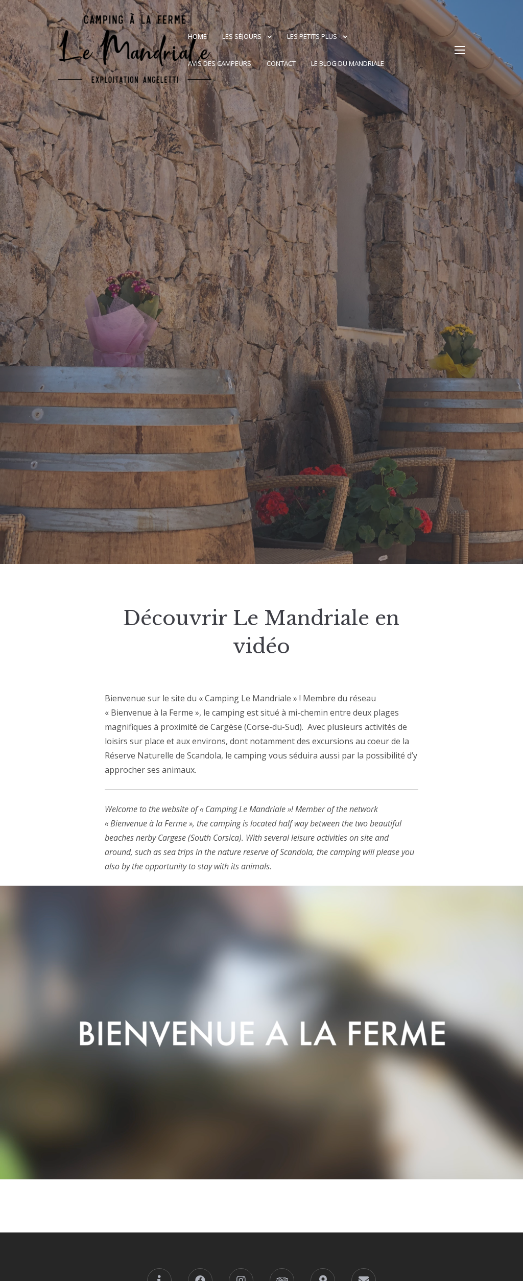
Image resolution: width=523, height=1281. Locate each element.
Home (197, 36)
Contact (281, 63)
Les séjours (242, 36)
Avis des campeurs (219, 63)
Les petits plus (312, 36)
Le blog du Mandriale (347, 63)
